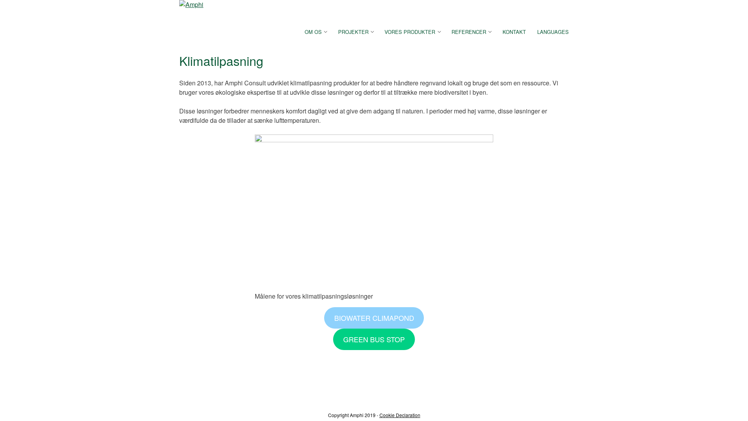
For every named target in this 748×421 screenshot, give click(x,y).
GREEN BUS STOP (374, 339)
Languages (553, 31)
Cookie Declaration (399, 415)
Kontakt (514, 31)
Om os (313, 31)
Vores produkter (410, 31)
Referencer (469, 31)
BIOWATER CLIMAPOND (374, 318)
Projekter (353, 31)
